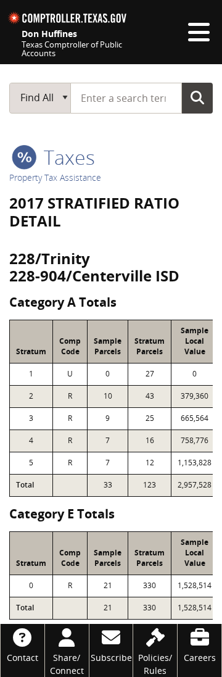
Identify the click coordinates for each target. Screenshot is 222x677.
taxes (67, 157)
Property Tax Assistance (55, 177)
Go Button (197, 97)
